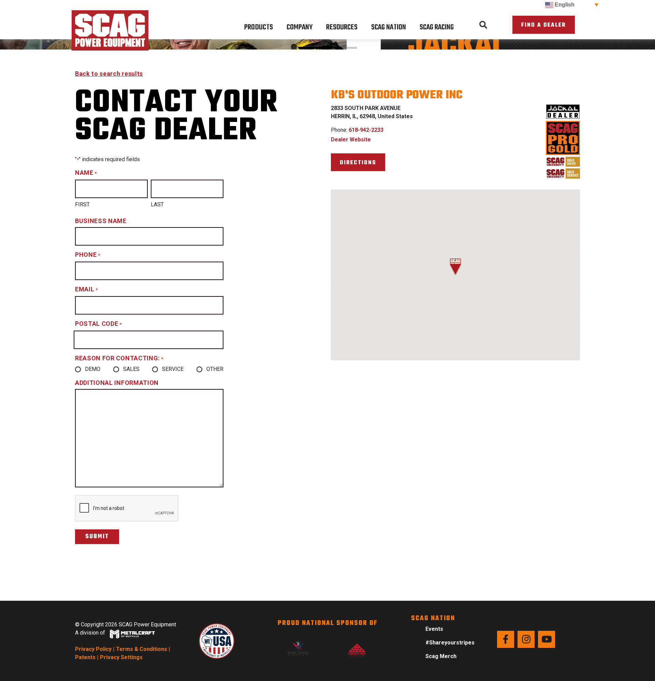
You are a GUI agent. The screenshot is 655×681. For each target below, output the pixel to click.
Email (86, 289)
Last (157, 204)
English (563, 5)
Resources (342, 27)
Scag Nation (388, 27)
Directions (358, 162)
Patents (85, 657)
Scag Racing (437, 27)
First (82, 204)
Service (173, 369)
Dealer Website (351, 139)
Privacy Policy (93, 649)
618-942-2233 (366, 130)
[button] (483, 25)
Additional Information (117, 382)
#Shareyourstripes (450, 642)
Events (434, 629)
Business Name (101, 220)
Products (258, 27)
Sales (131, 369)
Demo (92, 369)
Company (299, 27)
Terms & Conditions (141, 649)
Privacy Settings (121, 657)
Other (214, 369)
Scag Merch (440, 656)
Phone (87, 254)
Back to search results (109, 73)
